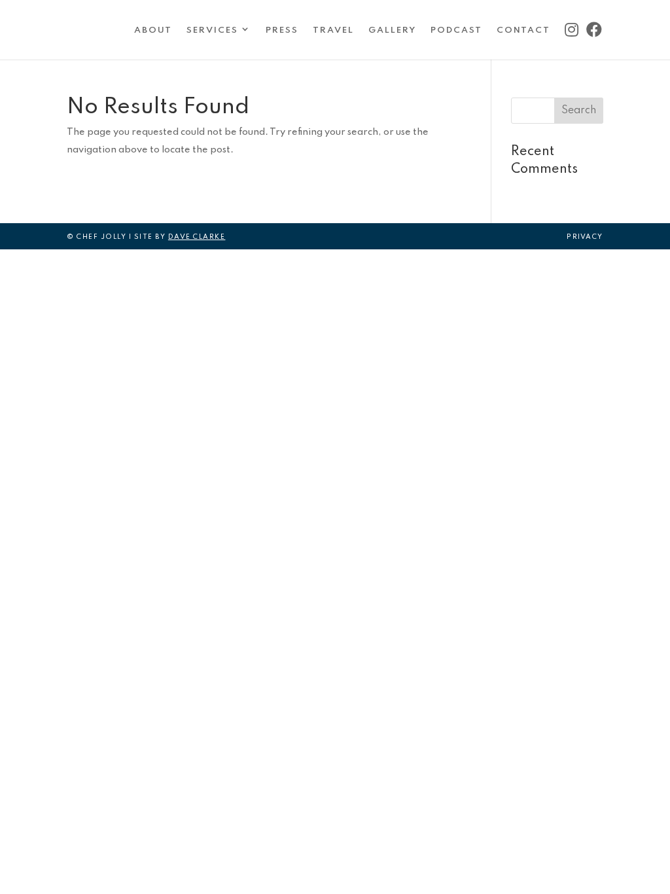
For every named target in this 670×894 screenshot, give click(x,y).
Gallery (392, 30)
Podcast (456, 30)
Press (282, 30)
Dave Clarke (197, 237)
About (153, 30)
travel (333, 30)
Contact (523, 30)
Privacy (585, 237)
